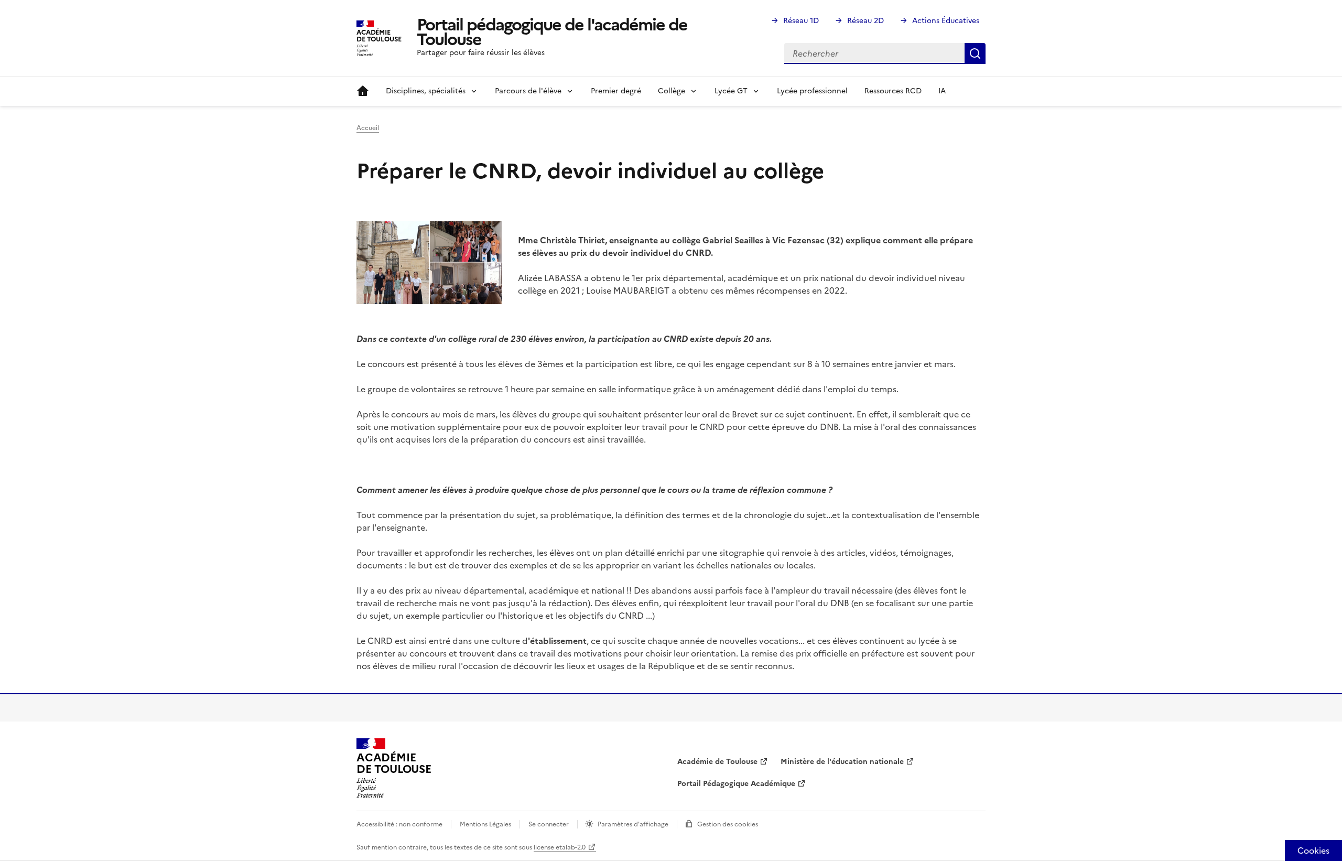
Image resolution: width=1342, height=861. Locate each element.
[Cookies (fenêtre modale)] (1313, 850)
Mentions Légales (485, 824)
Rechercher (975, 53)
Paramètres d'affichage (633, 824)
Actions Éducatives (945, 20)
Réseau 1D (801, 20)
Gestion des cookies (727, 824)
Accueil (362, 91)
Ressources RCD (893, 90)
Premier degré (616, 90)
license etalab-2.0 (560, 847)
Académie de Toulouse (717, 761)
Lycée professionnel (812, 90)
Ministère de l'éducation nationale (842, 761)
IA (942, 90)
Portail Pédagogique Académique (736, 783)
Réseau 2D (865, 20)
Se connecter (548, 824)
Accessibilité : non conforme (399, 824)
